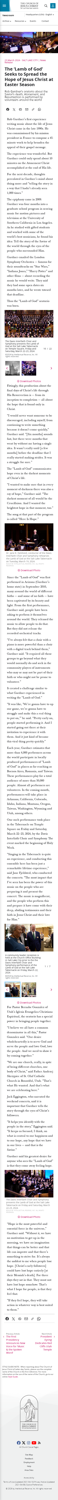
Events (33, 21)
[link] (7, 1319)
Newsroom (8, 15)
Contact (45, 21)
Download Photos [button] (30, 381)
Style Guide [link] (13, 1376)
